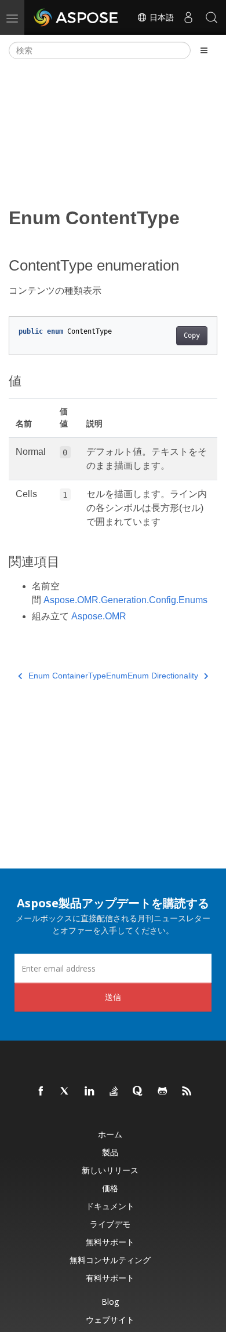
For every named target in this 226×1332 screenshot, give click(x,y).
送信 (113, 996)
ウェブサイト (110, 1319)
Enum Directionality (162, 675)
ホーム (110, 1134)
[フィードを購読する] (187, 1091)
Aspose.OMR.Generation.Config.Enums (125, 600)
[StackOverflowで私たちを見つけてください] (114, 1091)
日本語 (160, 17)
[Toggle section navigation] (204, 50)
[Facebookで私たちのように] (41, 1091)
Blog (110, 1301)
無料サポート (110, 1241)
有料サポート (110, 1277)
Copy (192, 335)
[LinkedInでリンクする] (89, 1091)
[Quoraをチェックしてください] (138, 1091)
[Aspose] (76, 17)
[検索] (211, 17)
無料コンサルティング (110, 1259)
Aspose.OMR (98, 616)
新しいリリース (110, 1170)
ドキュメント (110, 1205)
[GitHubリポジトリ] (162, 1091)
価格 (110, 1188)
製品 (110, 1152)
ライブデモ (110, 1223)
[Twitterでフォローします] (65, 1091)
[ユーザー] (188, 17)
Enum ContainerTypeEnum (77, 675)
